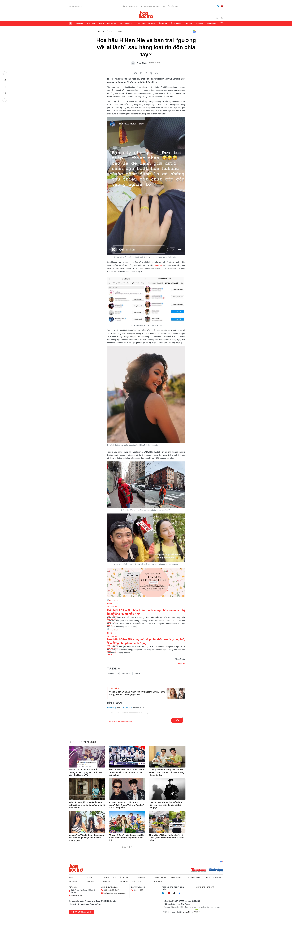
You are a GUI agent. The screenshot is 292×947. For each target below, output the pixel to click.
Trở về (4, 99)
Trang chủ (70, 23)
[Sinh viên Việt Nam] (216, 870)
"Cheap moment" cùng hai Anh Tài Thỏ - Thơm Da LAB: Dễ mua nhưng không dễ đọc (166, 772)
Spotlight (199, 23)
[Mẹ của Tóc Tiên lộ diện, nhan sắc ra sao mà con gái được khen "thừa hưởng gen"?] (87, 822)
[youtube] (222, 6)
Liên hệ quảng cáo (109, 887)
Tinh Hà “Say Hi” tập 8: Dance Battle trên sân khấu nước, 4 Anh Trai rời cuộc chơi (126, 772)
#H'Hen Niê (113, 673)
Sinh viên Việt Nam (170, 6)
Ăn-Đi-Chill (163, 23)
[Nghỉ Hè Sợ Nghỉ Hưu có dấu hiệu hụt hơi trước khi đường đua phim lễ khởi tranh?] (87, 789)
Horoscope (211, 23)
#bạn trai (126, 673)
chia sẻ (135, 73)
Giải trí (101, 23)
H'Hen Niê (158, 265)
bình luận (156, 73)
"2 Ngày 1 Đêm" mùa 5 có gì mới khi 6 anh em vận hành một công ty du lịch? (126, 838)
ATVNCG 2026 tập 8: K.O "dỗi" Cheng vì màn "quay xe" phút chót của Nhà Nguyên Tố (85, 772)
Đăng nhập (111, 708)
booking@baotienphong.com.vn (114, 893)
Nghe (4, 74)
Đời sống (79, 23)
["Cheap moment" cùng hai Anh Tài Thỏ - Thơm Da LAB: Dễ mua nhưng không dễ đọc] (167, 757)
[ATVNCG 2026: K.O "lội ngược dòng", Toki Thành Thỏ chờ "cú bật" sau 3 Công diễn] (127, 789)
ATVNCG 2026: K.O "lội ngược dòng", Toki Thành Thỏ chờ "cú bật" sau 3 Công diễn (126, 805)
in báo (151, 73)
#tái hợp (137, 673)
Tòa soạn (73, 887)
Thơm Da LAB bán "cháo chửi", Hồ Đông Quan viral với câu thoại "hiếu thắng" (166, 838)
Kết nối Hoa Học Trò (127, 881)
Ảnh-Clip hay (176, 23)
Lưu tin (4, 86)
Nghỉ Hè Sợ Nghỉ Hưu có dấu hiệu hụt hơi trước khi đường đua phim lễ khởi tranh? (87, 805)
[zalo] (182, 893)
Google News (194, 31)
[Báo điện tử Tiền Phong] (198, 870)
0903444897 (138, 890)
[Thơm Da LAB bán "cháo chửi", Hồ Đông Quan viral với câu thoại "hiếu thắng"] (167, 822)
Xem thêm (221, 23)
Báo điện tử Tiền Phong (146, 14)
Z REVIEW (188, 23)
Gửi (177, 720)
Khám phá (91, 23)
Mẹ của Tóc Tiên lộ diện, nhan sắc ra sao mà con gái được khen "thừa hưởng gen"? (86, 838)
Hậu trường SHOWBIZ (146, 23)
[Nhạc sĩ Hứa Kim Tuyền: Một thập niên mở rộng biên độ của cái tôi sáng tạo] (167, 789)
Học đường (111, 23)
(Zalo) (117, 890)
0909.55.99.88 (108, 890)
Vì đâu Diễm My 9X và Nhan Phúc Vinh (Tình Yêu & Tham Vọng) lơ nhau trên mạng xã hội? (137, 693)
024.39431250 (76, 895)
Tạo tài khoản (126, 708)
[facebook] (217, 6)
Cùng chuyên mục (82, 742)
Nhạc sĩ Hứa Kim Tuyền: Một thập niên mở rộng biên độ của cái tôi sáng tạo (165, 805)
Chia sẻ (4, 80)
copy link (146, 73)
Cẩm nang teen (194, 877)
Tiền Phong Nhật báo (150, 6)
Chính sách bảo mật (205, 887)
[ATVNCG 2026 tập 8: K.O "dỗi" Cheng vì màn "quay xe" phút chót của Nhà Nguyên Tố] (87, 757)
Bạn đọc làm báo (82, 912)
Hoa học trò (76, 868)
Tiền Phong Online (130, 6)
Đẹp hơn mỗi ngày (127, 23)
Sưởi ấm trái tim (160, 877)
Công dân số (90, 881)
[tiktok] (175, 893)
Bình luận (4, 93)
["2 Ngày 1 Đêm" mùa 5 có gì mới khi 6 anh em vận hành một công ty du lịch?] (127, 822)
